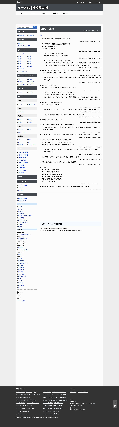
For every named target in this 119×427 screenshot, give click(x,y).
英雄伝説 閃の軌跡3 (48, 403)
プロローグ (21, 54)
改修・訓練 (21, 112)
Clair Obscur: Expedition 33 (23, 397)
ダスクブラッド (47, 392)
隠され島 (20, 265)
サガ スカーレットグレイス (22, 411)
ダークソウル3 (54, 397)
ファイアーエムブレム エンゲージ (51, 411)
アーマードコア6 (56, 394)
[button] (82, 2)
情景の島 (20, 272)
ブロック (99, 41)
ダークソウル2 (46, 397)
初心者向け (21, 43)
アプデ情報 (55, 13)
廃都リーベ (21, 269)
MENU (32, 13)
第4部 (29, 59)
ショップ (20, 129)
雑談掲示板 (21, 35)
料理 (29, 139)
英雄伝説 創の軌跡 (47, 405)
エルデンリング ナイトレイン (59, 392)
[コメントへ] (115, 406)
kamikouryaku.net (26, 417)
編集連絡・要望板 (22, 198)
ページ (98, 2)
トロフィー (66, 13)
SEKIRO (45, 400)
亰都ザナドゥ (29, 392)
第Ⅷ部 (20, 211)
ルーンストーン (32, 144)
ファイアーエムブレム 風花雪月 (50, 414)
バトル (20, 142)
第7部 (19, 63)
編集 (90, 2)
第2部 (29, 56)
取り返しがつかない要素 (24, 46)
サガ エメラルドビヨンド (22, 414)
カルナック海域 (23, 152)
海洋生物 (20, 144)
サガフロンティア (31, 408)
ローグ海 (21, 173)
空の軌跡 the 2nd (20, 392)
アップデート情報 (22, 185)
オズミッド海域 (23, 155)
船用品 (30, 119)
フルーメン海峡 (23, 162)
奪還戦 (30, 79)
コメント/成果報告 (23, 250)
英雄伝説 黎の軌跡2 (48, 408)
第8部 (29, 63)
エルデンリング (47, 394)
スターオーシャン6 (20, 408)
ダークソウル (64, 394)
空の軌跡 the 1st (36, 394)
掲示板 (43, 13)
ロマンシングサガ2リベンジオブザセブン (26, 400)
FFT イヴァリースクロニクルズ (23, 394)
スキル (20, 104)
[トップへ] (115, 402)
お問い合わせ (73, 392)
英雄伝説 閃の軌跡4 (58, 403)
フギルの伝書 (21, 84)
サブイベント (31, 81)
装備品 (20, 122)
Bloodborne (63, 397)
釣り (41, 35)
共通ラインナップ (22, 132)
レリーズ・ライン (32, 104)
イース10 (18, 405)
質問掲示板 (31, 35)
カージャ (30, 92)
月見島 (20, 280)
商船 (29, 129)
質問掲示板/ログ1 (22, 263)
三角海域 (21, 165)
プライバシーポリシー (83, 392)
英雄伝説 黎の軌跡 (57, 405)
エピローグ (21, 68)
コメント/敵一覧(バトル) (24, 234)
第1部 (19, 56)
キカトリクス (22, 170)
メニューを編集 (21, 301)
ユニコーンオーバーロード (33, 403)
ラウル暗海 (22, 168)
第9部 (19, 66)
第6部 (29, 61)
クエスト (20, 79)
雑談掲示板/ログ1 (22, 239)
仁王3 (35, 392)
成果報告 (20, 81)
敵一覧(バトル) (22, 220)
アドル (20, 92)
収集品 (30, 122)
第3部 (19, 59)
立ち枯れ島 (21, 285)
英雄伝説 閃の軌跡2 (62, 400)
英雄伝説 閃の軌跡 (52, 400)
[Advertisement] (59, 19)
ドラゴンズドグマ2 (20, 403)
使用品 (20, 119)
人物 (19, 139)
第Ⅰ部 (20, 287)
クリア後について (22, 71)
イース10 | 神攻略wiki (33, 7)
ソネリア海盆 (22, 157)
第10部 (30, 66)
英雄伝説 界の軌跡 (58, 408)
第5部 (19, 61)
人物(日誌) (21, 218)
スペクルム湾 (22, 160)
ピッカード (31, 84)
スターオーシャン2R (27, 405)
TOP (21, 13)
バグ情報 (20, 190)
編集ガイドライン (22, 200)
